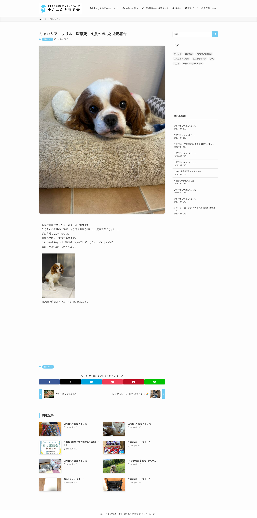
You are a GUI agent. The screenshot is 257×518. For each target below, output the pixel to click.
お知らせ (177, 54)
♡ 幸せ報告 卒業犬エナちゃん (188, 173)
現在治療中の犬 (199, 59)
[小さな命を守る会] (60, 8)
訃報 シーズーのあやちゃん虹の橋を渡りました (194, 211)
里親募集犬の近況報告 (192, 63)
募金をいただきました (184, 182)
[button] (49, 381)
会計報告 (189, 54)
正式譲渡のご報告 (181, 59)
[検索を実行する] (215, 34)
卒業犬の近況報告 (204, 54)
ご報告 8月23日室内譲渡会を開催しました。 (194, 145)
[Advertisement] (102, 334)
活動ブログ (47, 39)
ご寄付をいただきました (185, 127)
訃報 (212, 59)
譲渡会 (177, 63)
